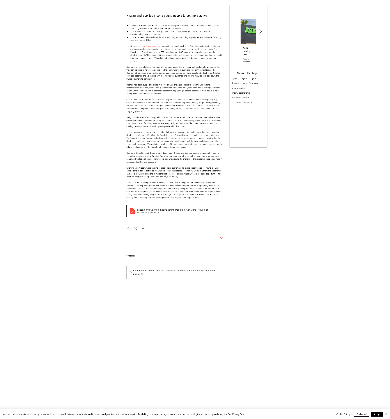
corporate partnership (242, 102)
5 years (235, 83)
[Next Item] (260, 31)
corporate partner (240, 97)
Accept (377, 414)
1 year (235, 78)
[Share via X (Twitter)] (135, 228)
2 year (253, 78)
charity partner (239, 88)
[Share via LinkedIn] (142, 228)
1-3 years (244, 78)
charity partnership (241, 92)
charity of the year (249, 83)
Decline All (361, 414)
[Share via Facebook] (127, 228)
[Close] (386, 414)
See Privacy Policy (237, 414)
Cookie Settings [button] (343, 414)
